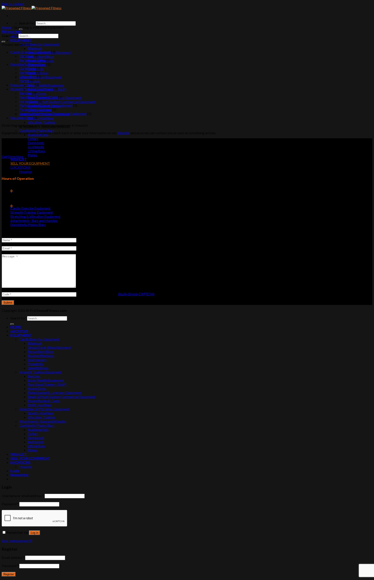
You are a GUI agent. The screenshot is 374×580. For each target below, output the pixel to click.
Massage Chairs (22, 85)
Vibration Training (41, 122)
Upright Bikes (38, 368)
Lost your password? (17, 541)
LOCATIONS (20, 462)
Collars (33, 139)
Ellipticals (35, 48)
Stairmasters (37, 360)
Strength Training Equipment (31, 89)
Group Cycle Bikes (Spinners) (49, 347)
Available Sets (38, 429)
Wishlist (124, 133)
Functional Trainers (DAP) (38, 97)
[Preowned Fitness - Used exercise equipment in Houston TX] (31, 8)
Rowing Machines (41, 356)
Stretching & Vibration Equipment (35, 216)
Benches (34, 81)
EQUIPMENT (20, 40)
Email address (13, 557)
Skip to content (13, 4)
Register (8, 574)
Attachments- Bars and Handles (34, 220)
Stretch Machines (41, 118)
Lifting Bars (36, 151)
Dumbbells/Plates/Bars (36, 130)
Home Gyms (37, 93)
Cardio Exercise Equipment (39, 44)
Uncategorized (21, 118)
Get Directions (13, 157)
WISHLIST (18, 159)
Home (6, 27)
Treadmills (36, 364)
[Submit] (3, 41)
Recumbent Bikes (41, 56)
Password (10, 504)
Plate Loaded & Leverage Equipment (46, 105)
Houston (25, 171)
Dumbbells (36, 143)
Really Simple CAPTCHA (136, 294)
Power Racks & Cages (35, 109)
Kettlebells (36, 147)
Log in (34, 532)
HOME (15, 32)
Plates (32, 155)
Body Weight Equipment (46, 85)
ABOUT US (19, 331)
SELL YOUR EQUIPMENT (30, 163)
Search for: (27, 23)
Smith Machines (39, 405)
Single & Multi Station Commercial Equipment (61, 102)
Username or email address (23, 496)
